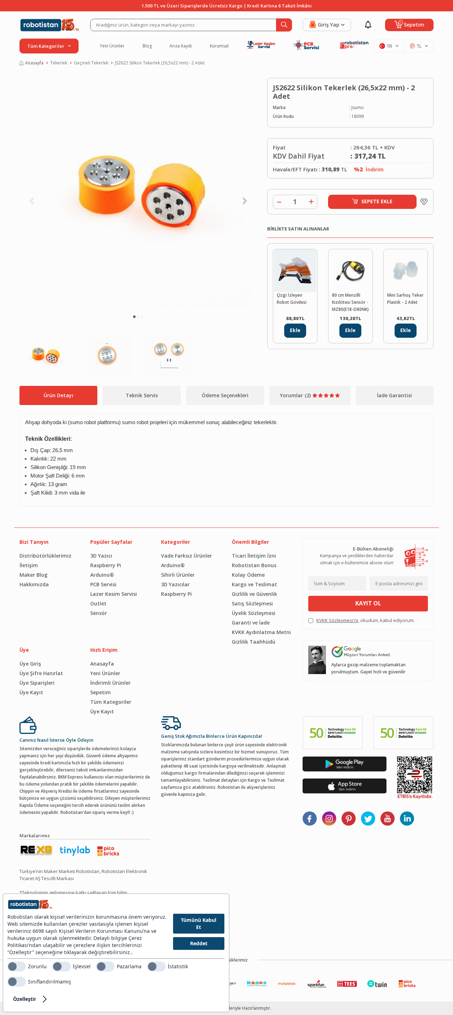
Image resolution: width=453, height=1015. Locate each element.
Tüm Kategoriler (110, 701)
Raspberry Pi (105, 565)
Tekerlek (58, 63)
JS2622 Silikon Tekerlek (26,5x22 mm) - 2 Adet (160, 63)
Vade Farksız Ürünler (186, 555)
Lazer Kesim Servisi (113, 594)
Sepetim (100, 692)
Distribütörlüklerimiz (45, 555)
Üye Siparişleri (37, 682)
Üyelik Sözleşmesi (253, 613)
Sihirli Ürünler (178, 574)
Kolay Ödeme (248, 574)
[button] (134, 316)
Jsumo (357, 107)
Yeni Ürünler (112, 46)
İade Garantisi (394, 395)
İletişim (28, 565)
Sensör (98, 613)
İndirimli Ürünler (110, 682)
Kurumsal (219, 46)
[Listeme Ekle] (422, 202)
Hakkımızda (34, 584)
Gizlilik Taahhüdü (253, 641)
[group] (138, 193)
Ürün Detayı (58, 395)
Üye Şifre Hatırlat (41, 673)
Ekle (295, 330)
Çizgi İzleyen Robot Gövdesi (291, 298)
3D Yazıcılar (175, 584)
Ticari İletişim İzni (254, 555)
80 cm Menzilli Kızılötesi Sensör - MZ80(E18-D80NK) (350, 302)
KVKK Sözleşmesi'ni (337, 620)
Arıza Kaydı (181, 46)
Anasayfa (34, 63)
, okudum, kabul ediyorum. (365, 620)
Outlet (98, 603)
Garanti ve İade (251, 622)
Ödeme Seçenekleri (225, 395)
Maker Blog (33, 574)
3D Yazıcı (101, 555)
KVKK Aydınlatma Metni (261, 632)
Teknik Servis (142, 395)
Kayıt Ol (368, 603)
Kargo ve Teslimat (254, 584)
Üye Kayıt (31, 692)
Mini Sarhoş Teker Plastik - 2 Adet (405, 298)
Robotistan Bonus (254, 565)
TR (389, 46)
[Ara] (284, 25)
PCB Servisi (103, 584)
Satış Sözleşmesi (252, 603)
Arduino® (102, 574)
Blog (147, 46)
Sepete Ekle (376, 201)
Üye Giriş (30, 663)
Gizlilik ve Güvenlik (254, 594)
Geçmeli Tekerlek (91, 63)
